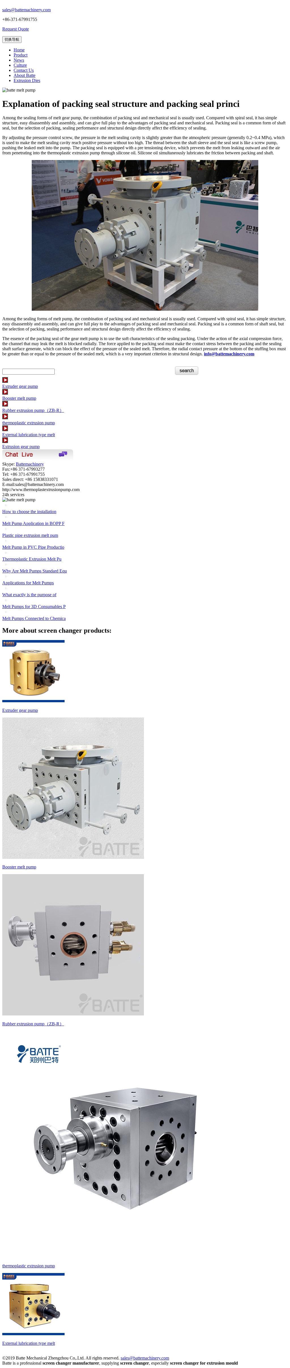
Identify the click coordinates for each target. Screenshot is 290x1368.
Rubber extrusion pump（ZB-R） (33, 410)
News (19, 60)
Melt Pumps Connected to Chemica (34, 618)
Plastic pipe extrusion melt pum (30, 535)
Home (19, 49)
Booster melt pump (19, 398)
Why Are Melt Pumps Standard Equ (34, 571)
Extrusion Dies (27, 80)
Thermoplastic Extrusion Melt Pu (31, 559)
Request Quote (15, 29)
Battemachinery (30, 464)
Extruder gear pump (20, 386)
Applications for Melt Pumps (28, 582)
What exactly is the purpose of (29, 594)
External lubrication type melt (28, 434)
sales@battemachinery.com (26, 9)
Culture (20, 65)
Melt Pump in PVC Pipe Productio (33, 547)
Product (20, 55)
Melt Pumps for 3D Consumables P (34, 606)
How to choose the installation (29, 511)
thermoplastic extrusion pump (28, 422)
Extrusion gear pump (21, 446)
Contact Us (24, 70)
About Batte (24, 75)
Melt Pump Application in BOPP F (33, 523)
